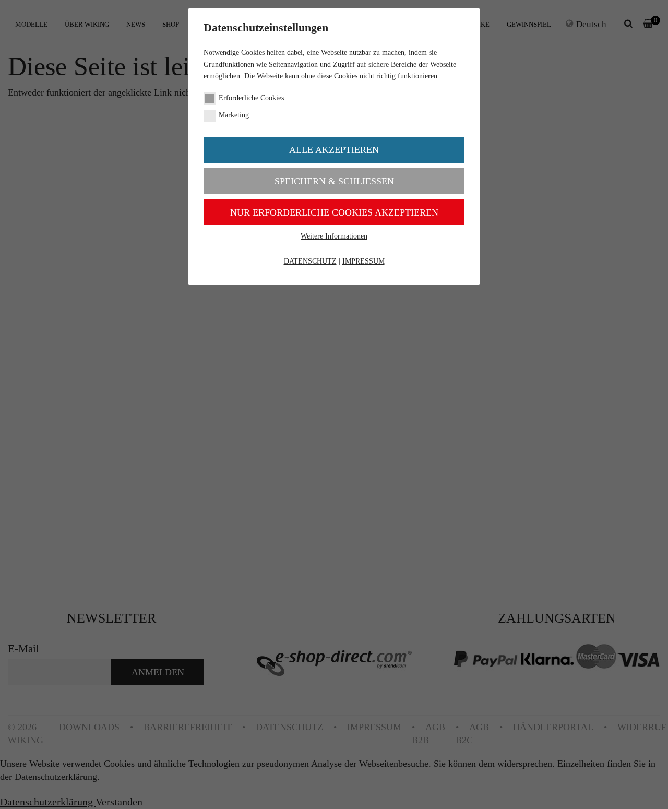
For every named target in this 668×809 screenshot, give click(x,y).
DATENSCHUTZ (310, 261)
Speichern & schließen (334, 181)
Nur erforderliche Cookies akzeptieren (334, 212)
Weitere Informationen (334, 236)
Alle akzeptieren (334, 150)
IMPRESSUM (363, 261)
